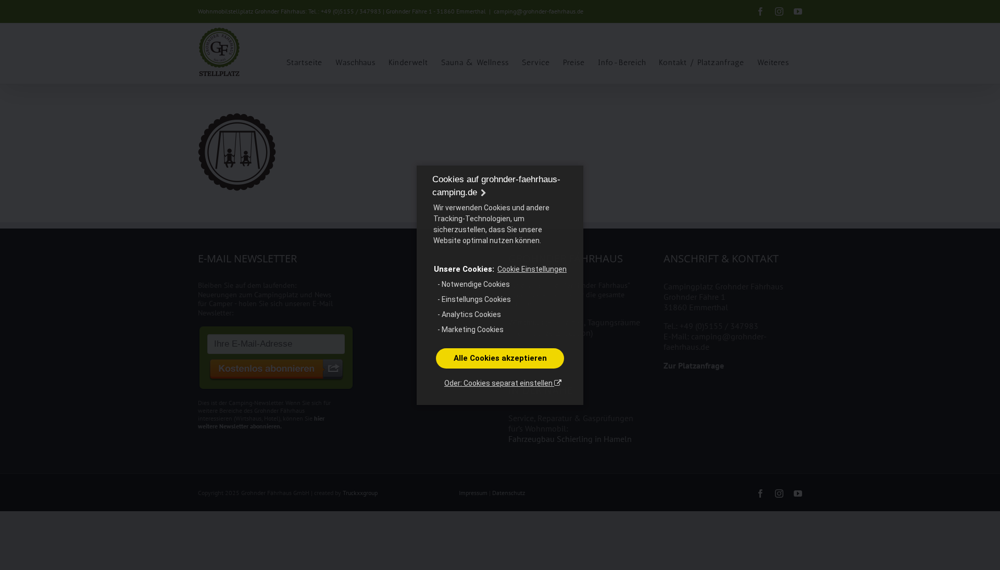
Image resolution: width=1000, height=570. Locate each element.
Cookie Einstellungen (532, 269)
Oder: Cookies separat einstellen (499, 383)
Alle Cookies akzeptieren (500, 358)
